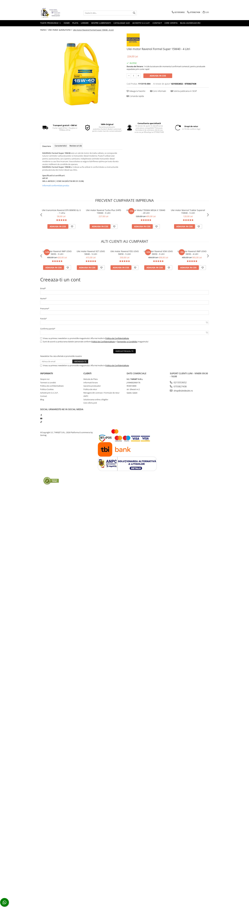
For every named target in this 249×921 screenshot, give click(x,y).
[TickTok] (41, 421)
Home (67, 23)
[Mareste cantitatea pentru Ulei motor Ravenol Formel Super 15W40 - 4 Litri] (138, 75)
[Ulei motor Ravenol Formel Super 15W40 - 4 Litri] (81, 74)
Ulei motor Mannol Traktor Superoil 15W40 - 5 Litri (188, 211)
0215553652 (180, 382)
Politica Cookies (47, 389)
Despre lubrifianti (101, 23)
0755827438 (180, 386)
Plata (75, 23)
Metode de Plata (90, 379)
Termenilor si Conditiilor (127, 341)
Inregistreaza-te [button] (124, 351)
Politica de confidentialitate (52, 386)
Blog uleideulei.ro (190, 23)
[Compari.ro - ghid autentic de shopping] (51, 481)
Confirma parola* (47, 328)
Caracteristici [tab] (61, 145)
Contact (157, 23)
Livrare (85, 23)
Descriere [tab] (46, 146)
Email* (43, 288)
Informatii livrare (90, 382)
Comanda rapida (136, 96)
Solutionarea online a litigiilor (95, 399)
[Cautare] (134, 13)
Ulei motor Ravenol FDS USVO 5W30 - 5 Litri (124, 252)
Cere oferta (171, 23)
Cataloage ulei (122, 23)
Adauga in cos (158, 75)
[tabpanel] (81, 74)
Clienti (87, 373)
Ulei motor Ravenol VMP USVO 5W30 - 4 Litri (192, 252)
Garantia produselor (92, 386)
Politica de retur (90, 389)
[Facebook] (41, 415)
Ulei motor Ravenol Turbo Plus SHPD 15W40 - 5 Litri (103, 211)
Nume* (43, 298)
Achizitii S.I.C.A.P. (141, 23)
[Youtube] (41, 418)
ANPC (85, 396)
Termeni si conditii (48, 382)
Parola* (43, 318)
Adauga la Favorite (137, 91)
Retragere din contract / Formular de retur (101, 392)
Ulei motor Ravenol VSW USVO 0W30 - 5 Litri (158, 252)
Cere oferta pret (90, 403)
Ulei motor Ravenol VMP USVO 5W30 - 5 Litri (57, 252)
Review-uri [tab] (76, 145)
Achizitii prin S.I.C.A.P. (49, 392)
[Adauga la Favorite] (72, 226)
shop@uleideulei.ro (183, 390)
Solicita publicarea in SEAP (185, 91)
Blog (42, 399)
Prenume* (44, 308)
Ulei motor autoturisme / (60, 29)
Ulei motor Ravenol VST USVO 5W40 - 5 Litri (91, 252)
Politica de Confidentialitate (117, 338)
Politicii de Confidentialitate (103, 341)
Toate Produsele (49, 23)
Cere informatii (159, 91)
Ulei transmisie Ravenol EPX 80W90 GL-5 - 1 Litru (61, 211)
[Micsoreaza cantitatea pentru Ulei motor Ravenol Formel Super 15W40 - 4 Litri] (129, 75)
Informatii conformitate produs (55, 185)
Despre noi (44, 379)
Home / (44, 29)
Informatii (46, 373)
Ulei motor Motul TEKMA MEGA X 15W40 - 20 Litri (145, 211)
